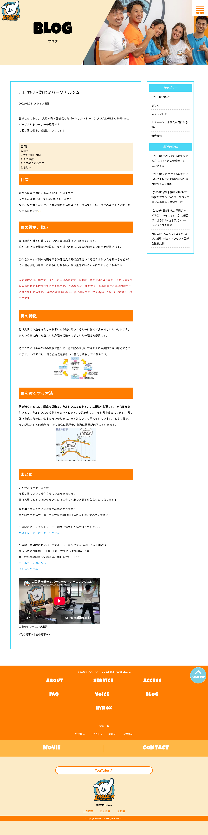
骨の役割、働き (32, 155)
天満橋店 (128, 734)
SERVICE (103, 681)
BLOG (152, 694)
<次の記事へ (26, 634)
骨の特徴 (28, 159)
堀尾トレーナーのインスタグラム (39, 533)
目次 (25, 151)
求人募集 (105, 811)
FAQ (54, 694)
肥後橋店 (80, 734)
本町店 (112, 734)
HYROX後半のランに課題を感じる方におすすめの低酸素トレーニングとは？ (169, 160)
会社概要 (88, 811)
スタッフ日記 (42, 103)
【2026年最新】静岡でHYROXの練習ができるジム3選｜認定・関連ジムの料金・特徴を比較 (170, 197)
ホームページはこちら (32, 563)
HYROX (104, 708)
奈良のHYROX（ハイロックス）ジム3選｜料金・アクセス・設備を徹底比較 (170, 238)
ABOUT (54, 681)
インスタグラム (28, 569)
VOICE (102, 694)
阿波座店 (97, 734)
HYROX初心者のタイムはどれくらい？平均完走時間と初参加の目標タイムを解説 (169, 179)
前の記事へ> (42, 634)
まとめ (27, 167)
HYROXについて (160, 97)
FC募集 (121, 811)
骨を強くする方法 (33, 163)
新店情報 (156, 136)
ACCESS (152, 681)
